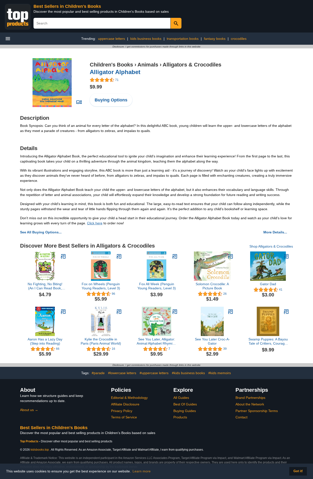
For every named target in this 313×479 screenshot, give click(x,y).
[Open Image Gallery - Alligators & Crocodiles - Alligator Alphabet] (79, 102)
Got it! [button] (298, 471)
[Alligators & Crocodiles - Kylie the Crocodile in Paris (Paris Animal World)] (119, 311)
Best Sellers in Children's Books (67, 6)
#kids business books (188, 373)
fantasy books (214, 39)
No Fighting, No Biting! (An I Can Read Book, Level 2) (45, 286)
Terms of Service (124, 417)
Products (180, 417)
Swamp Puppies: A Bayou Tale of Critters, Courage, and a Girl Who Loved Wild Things (268, 341)
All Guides (181, 398)
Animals (147, 65)
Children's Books (111, 65)
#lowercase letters (122, 373)
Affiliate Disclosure (125, 404)
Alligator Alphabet (115, 72)
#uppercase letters (154, 373)
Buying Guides (184, 411)
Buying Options (111, 100)
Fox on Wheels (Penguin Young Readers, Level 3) (101, 286)
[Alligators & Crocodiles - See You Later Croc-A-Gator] (230, 311)
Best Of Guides (185, 404)
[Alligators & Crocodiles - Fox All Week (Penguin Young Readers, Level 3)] (175, 256)
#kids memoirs (219, 373)
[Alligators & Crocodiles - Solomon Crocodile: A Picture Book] (230, 256)
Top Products (29, 441)
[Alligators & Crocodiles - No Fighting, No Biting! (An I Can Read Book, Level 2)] (63, 256)
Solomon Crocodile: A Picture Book (212, 286)
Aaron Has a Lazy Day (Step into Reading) (45, 341)
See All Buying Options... (41, 232)
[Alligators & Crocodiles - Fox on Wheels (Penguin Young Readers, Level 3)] (119, 256)
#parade (98, 373)
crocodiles (238, 39)
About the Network (249, 404)
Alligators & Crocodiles (192, 65)
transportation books (183, 39)
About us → (29, 410)
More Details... (275, 232)
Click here (94, 223)
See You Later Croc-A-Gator (212, 341)
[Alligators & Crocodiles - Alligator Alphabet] (52, 82)
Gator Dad (268, 284)
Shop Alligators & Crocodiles (271, 246)
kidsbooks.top (40, 449)
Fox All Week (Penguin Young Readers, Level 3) (156, 286)
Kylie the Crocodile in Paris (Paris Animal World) (101, 341)
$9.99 (96, 86)
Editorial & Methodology (129, 398)
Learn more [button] (142, 471)
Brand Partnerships (250, 398)
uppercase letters (111, 39)
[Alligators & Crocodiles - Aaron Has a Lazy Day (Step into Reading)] (63, 311)
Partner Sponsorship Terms (256, 411)
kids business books (145, 39)
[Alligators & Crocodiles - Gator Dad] (286, 256)
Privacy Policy (121, 411)
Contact (241, 417)
